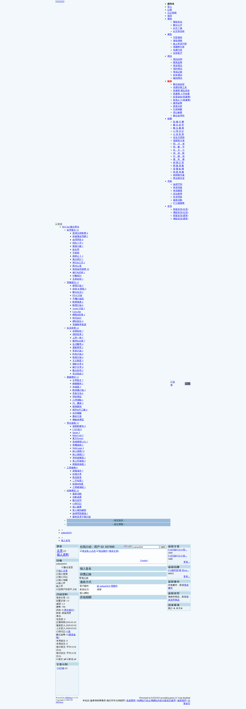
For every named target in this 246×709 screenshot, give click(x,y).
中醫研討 (77, 276)
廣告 (169, 34)
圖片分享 (77, 367)
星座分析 (177, 106)
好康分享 (77, 474)
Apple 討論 (78, 308)
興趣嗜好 (73, 377)
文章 (60, 550)
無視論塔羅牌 (80, 269)
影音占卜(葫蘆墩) (181, 100)
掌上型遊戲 (79, 461)
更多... (187, 562)
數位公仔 (177, 25)
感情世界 (77, 334)
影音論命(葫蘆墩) (181, 97)
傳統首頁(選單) (180, 218)
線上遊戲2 (78, 454)
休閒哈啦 (77, 331)
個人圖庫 (77, 507)
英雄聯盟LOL (80, 441)
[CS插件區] (173, 570)
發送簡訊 (177, 65)
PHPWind (69, 698)
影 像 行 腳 (178, 121)
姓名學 (75, 249)
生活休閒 (73, 328)
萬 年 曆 (178, 159)
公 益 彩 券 (178, 134)
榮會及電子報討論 (81, 516)
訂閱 (187, 383)
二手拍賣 (77, 480)
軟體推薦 (77, 302)
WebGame (78, 448)
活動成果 (77, 497)
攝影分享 (77, 364)
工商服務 (72, 467)
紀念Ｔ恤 (177, 28)
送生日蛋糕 (178, 137)
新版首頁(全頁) (180, 209)
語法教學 (177, 194)
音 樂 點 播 (178, 169)
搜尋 (169, 16)
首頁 (169, 206)
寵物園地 (77, 406)
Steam (76, 432)
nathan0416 (66, 532)
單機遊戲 (77, 445)
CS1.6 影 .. (182, 549)
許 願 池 (178, 156)
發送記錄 (177, 72)
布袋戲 (76, 387)
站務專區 (73, 490)
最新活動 (177, 200)
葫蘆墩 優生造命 (181, 90)
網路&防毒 (78, 314)
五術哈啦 (77, 279)
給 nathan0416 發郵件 (107, 586)
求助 (169, 181)
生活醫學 (77, 344)
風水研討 (77, 259)
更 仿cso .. (184, 570)
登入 (169, 7)
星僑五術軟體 (80, 233)
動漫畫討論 (79, 390)
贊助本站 (177, 22)
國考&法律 (78, 341)
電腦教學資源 (79, 324)
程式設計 (77, 318)
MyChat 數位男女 (70, 227)
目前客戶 (177, 53)
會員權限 (177, 190)
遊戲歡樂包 (79, 426)
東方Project (77, 438)
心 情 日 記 (178, 131)
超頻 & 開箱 (79, 289)
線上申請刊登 (180, 43)
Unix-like (76, 311)
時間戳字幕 (178, 175)
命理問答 (77, 239)
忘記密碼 (172, 13)
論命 (169, 81)
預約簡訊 (177, 68)
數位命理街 (178, 115)
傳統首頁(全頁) (180, 212)
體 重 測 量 (178, 165)
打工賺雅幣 (178, 203)
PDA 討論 (77, 295)
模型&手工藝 (79, 410)
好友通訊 (177, 75)
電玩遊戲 (73, 423)
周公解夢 (177, 112)
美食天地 (77, 393)
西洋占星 (77, 266)
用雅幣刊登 (178, 47)
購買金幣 (177, 62)
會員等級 (177, 187)
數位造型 (77, 500)
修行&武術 (78, 272)
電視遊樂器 (79, 457)
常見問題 (177, 197)
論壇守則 (177, 184)
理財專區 (77, 396)
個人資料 (63, 554)
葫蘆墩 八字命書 (181, 93)
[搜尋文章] (113, 551)
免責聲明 (130, 700)
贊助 (169, 19)
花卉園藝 (77, 413)
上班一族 (77, 337)
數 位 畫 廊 (178, 128)
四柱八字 (77, 243)
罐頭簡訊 (177, 78)
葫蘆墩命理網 (80, 236)
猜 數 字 (178, 147)
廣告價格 (177, 40)
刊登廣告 (177, 37)
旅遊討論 (77, 357)
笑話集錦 (77, 373)
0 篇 (68, 631)
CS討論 (77, 429)
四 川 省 (178, 143)
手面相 (75, 253)
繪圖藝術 (77, 383)
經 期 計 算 (178, 162)
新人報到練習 (79, 510)
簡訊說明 (177, 59)
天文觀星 (77, 360)
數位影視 (77, 370)
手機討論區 (78, 298)
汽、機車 (77, 403)
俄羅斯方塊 (178, 140)
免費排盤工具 (180, 87)
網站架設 (77, 321)
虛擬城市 (77, 471)
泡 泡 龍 (178, 153)
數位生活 (77, 292)
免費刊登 (177, 50)
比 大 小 (178, 150)
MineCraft (77, 435)
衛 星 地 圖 (178, 172)
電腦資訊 (73, 282)
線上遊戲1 (78, 451)
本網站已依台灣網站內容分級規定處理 (156, 700)
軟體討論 (77, 305)
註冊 (169, 10)
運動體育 (77, 347)
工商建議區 (79, 487)
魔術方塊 (77, 416)
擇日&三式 (78, 262)
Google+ (144, 560)
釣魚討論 (77, 354)
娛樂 (169, 118)
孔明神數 (177, 109)
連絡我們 (181, 700)
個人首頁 (65, 540)
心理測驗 (77, 400)
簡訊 (169, 56)
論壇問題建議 (80, 513)
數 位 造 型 (178, 125)
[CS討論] (172, 549)
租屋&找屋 (77, 484)
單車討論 (77, 351)
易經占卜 (77, 256)
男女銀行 (68, 610)
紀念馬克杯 (178, 31)
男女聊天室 (178, 178)
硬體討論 (77, 285)
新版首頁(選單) (180, 215)
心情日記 (77, 503)
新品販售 (77, 477)
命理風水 (73, 230)
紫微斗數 (77, 246)
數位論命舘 (178, 84)
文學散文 (77, 380)
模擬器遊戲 (79, 464)
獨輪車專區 (78, 419)
